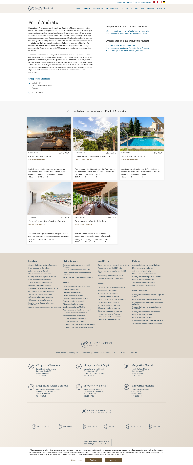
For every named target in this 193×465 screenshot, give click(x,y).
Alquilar (87, 8)
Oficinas (123, 353)
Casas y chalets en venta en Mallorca (146, 265)
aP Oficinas (139, 8)
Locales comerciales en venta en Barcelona (44, 307)
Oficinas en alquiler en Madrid (74, 318)
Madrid (66, 282)
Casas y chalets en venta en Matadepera (147, 320)
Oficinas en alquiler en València (109, 317)
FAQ (114, 353)
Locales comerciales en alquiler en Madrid (79, 324)
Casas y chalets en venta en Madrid (76, 286)
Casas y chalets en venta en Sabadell (146, 311)
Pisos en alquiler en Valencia (108, 302)
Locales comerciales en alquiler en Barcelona (41, 304)
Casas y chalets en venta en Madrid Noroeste (76, 266)
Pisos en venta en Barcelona (38, 268)
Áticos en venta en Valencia (108, 293)
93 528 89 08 (41, 375)
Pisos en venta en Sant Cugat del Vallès (147, 299)
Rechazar (94, 460)
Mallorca (136, 261)
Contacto (161, 8)
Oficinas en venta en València (109, 320)
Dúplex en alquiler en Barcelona (40, 285)
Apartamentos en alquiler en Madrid (76, 310)
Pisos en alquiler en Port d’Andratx (120, 45)
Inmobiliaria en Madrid (140, 369)
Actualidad (86, 353)
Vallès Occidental (139, 290)
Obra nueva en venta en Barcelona (41, 291)
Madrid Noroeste (70, 261)
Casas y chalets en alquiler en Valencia (112, 299)
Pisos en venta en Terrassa (142, 317)
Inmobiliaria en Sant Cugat (94, 369)
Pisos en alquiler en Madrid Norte (110, 275)
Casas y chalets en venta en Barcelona (42, 265)
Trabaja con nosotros (143, 2)
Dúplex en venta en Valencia (108, 296)
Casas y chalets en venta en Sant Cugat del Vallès (148, 295)
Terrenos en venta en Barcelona (40, 294)
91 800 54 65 (136, 375)
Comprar (77, 8)
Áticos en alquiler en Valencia (109, 305)
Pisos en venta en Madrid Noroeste (76, 270)
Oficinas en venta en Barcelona (40, 300)
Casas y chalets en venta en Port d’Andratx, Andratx (127, 31)
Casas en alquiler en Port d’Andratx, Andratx (124, 50)
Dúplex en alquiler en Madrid (74, 307)
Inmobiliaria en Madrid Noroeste (48, 389)
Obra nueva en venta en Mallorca (144, 274)
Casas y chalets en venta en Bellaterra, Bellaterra (146, 308)
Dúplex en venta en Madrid (73, 295)
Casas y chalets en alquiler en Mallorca (147, 277)
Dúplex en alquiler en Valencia (109, 308)
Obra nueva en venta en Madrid (75, 313)
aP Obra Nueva (112, 8)
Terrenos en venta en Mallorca (143, 282)
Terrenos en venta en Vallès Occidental (147, 323)
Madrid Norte (103, 261)
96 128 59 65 (89, 396)
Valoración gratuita (124, 2)
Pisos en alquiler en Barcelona (39, 279)
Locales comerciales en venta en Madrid (78, 327)
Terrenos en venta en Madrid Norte (111, 278)
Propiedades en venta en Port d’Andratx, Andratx (126, 34)
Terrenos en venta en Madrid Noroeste (77, 277)
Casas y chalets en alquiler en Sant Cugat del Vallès (147, 303)
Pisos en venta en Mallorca (142, 268)
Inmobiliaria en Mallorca (140, 389)
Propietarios (98, 8)
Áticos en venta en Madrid (73, 292)
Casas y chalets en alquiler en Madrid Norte (112, 272)
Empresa (150, 8)
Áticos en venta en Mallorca (142, 271)
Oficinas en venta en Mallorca (143, 285)
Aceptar (113, 460)
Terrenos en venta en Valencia (109, 314)
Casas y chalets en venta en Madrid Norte (113, 265)
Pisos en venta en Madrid (72, 289)
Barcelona (32, 261)
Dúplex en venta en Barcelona (39, 274)
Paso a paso (73, 353)
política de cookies (117, 454)
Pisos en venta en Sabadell (142, 314)
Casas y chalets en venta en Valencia (111, 288)
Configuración (76, 460)
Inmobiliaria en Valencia (93, 389)
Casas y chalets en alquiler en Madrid (77, 298)
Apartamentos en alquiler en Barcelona (43, 288)
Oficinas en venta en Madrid (73, 321)
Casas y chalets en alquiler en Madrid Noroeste (77, 273)
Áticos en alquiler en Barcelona (40, 282)
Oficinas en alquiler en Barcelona (40, 297)
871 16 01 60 (37, 92)
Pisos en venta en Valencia (107, 290)
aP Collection (127, 8)
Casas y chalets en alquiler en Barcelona (43, 277)
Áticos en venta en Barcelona (39, 271)
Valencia (101, 283)
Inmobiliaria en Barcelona (46, 369)
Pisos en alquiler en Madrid (73, 301)
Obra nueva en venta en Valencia (110, 311)
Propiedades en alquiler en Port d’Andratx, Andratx (127, 48)
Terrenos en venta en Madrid (74, 316)
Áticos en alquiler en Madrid (73, 304)
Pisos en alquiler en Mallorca (143, 279)
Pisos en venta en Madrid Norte (110, 268)
